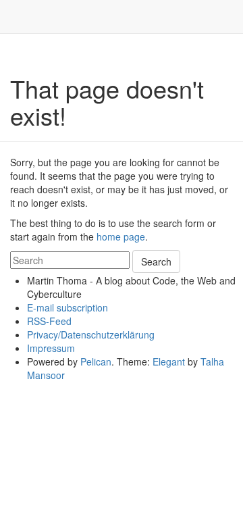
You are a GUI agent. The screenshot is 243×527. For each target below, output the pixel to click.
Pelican (95, 361)
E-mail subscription (67, 307)
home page (121, 236)
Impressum (51, 348)
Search (156, 261)
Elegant (169, 361)
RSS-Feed (49, 321)
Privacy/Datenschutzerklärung (91, 334)
